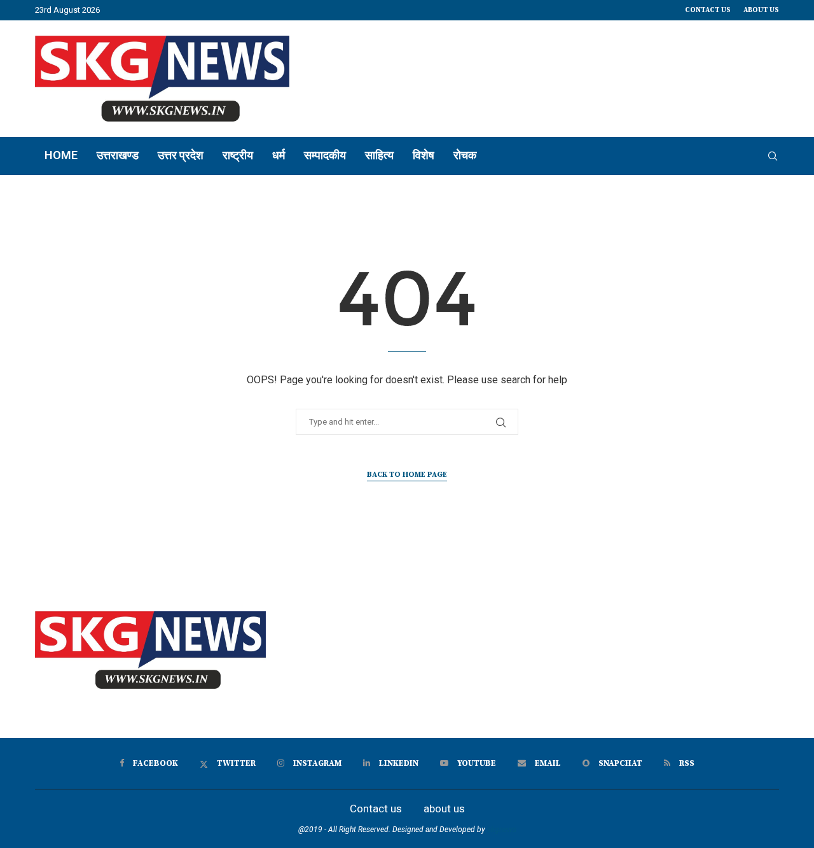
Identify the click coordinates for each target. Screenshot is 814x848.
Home (61, 155)
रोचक (464, 155)
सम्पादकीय (325, 155)
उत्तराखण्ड (118, 155)
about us (761, 10)
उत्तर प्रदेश (181, 155)
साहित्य (379, 155)
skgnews (501, 829)
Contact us (708, 10)
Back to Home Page (407, 474)
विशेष (423, 155)
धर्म (278, 155)
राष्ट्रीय (238, 155)
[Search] (772, 156)
